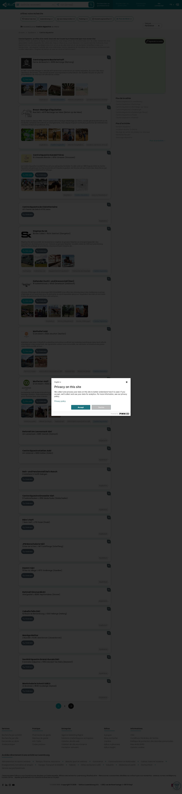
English (56, 382)
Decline (101, 407)
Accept (81, 407)
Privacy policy (60, 401)
